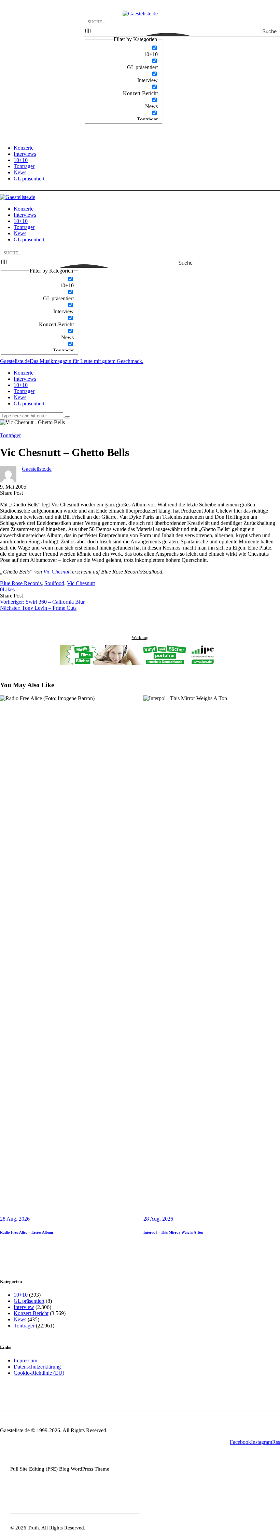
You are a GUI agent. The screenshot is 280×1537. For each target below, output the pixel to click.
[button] (7, 589)
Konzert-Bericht (31, 1313)
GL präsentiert (29, 1301)
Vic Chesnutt (57, 572)
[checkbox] (123, 51)
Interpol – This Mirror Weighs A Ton (173, 1232)
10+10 (21, 1295)
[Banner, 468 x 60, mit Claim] (140, 656)
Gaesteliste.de (37, 469)
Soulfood (54, 583)
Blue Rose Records (21, 583)
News (20, 1319)
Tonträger (10, 435)
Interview (24, 1307)
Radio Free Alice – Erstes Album (26, 1232)
